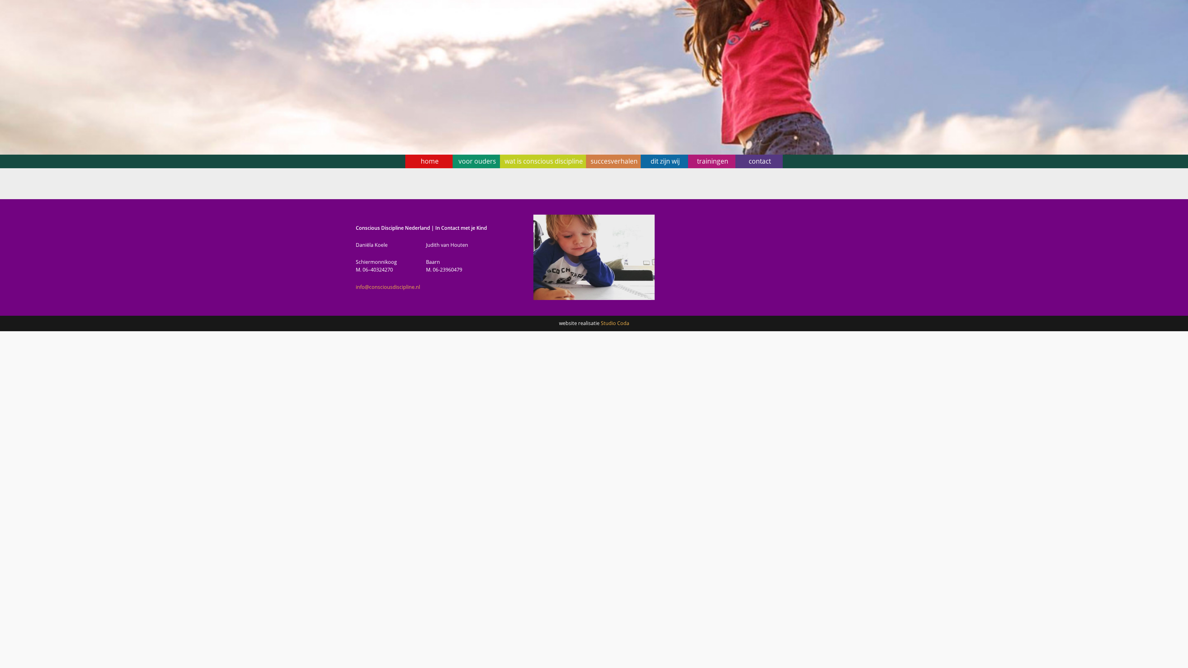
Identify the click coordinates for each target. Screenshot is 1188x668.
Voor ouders (477, 161)
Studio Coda (615, 323)
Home (430, 161)
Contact (760, 161)
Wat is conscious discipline (544, 161)
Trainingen (712, 161)
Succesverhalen (614, 161)
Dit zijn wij (665, 161)
